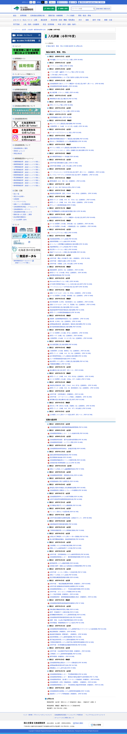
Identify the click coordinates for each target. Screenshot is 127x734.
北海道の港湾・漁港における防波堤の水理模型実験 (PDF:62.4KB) (70, 566)
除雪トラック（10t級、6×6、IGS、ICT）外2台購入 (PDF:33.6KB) (70, 408)
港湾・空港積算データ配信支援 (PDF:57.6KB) (64, 612)
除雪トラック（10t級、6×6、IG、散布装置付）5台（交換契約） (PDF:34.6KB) (74, 388)
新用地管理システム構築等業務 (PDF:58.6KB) (64, 563)
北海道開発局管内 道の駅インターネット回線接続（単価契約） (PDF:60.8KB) (74, 679)
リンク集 (73, 2)
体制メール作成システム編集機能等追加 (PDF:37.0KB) (67, 469)
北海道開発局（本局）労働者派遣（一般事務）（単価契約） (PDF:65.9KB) (73, 682)
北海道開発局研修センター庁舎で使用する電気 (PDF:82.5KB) (69, 77)
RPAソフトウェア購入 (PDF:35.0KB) (61, 105)
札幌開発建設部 (27, 161)
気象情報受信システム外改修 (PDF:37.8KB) (63, 247)
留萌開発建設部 (27, 183)
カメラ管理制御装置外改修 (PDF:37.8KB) (63, 358)
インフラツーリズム (20, 201)
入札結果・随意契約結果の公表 (36, 29)
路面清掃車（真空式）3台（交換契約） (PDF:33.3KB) (66, 270)
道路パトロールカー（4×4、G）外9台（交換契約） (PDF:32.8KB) (70, 293)
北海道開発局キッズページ (22, 209)
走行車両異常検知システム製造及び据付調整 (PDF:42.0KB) (68, 356)
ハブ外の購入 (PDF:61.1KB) (58, 74)
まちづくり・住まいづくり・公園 (25, 20)
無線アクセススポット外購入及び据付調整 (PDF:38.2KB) (67, 252)
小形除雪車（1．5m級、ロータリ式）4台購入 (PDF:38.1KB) (69, 126)
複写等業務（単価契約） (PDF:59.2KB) (62, 656)
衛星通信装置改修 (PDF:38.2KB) (60, 275)
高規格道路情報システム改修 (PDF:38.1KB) (63, 239)
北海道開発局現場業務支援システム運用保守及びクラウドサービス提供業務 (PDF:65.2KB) (78, 629)
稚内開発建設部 (27, 185)
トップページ (16, 29)
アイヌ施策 (70, 15)
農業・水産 (108, 20)
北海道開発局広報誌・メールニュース (25, 207)
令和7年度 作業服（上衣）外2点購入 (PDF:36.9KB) (66, 263)
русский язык (92, 2)
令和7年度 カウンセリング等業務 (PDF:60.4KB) (65, 591)
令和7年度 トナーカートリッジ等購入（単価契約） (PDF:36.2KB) (71, 397)
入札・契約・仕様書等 (31, 24)
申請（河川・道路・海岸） (67, 24)
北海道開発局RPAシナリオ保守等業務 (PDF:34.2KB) (66, 496)
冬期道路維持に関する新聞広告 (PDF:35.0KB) (64, 481)
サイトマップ (63, 2)
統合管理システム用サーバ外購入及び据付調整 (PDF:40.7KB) (69, 361)
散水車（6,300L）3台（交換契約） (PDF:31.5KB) (65, 321)
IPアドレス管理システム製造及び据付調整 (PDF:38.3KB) (67, 147)
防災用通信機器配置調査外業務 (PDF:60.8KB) (64, 577)
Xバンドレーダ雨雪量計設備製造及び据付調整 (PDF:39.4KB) (69, 244)
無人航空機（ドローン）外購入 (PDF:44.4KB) (64, 92)
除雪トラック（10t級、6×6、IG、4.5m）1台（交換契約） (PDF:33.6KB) (72, 199)
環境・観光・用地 (84, 15)
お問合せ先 (79, 46)
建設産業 (44, 20)
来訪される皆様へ (19, 196)
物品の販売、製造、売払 (55, 46)
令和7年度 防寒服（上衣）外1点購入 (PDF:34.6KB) (66, 166)
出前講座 (16, 199)
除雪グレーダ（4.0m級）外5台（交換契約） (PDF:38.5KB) (68, 272)
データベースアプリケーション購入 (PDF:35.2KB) (65, 132)
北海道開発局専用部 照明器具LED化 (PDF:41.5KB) (66, 475)
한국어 (102, 2)
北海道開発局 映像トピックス (23, 212)
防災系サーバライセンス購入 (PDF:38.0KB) (63, 249)
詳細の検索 (99, 8)
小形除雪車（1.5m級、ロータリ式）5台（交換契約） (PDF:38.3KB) (71, 338)
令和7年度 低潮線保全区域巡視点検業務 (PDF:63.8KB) (67, 586)
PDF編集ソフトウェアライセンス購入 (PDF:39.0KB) (66, 59)
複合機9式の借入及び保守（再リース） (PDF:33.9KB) (66, 370)
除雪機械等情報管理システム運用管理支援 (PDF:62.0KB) (67, 614)
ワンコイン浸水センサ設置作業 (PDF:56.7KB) (64, 511)
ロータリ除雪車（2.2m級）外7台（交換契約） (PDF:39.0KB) (69, 333)
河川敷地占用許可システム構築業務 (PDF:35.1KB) (65, 505)
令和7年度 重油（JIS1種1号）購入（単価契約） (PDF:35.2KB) (70, 258)
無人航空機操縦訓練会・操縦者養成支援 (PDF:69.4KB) (67, 539)
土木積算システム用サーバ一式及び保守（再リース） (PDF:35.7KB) (71, 414)
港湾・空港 (96, 20)
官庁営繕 (16, 24)
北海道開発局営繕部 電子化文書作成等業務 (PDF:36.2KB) (68, 439)
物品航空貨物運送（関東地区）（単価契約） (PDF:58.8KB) (68, 634)
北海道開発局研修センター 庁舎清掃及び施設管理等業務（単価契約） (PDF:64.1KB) (76, 685)
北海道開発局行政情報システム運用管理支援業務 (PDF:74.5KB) (70, 691)
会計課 (24, 29)
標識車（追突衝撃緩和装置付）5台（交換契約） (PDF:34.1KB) (69, 318)
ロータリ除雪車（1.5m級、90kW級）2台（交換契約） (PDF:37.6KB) (71, 295)
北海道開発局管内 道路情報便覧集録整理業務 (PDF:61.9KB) (68, 427)
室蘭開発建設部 (27, 172)
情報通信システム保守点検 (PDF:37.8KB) (63, 668)
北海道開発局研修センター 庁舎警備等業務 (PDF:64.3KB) (68, 674)
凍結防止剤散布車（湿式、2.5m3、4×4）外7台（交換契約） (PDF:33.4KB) (73, 385)
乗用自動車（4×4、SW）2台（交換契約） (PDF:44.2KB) (67, 181)
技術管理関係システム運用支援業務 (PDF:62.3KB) (65, 637)
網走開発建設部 (27, 180)
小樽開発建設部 (27, 167)
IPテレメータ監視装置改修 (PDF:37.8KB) (63, 205)
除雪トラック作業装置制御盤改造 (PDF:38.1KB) (65, 312)
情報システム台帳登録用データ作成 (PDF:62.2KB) (65, 548)
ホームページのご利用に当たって (64, 717)
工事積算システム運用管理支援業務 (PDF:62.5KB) (65, 654)
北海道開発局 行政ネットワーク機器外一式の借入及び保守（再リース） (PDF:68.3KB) (77, 83)
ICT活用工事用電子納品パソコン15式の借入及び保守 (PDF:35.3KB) (71, 284)
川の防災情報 (28, 41)
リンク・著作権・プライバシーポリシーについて (37, 715)
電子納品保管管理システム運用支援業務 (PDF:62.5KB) (67, 639)
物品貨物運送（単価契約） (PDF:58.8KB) (63, 631)
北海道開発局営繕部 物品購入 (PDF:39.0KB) (63, 86)
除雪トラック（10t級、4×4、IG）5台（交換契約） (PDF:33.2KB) (70, 353)
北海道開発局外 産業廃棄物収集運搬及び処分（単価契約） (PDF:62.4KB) (73, 597)
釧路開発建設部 (27, 175)
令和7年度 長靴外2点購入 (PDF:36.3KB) (63, 261)
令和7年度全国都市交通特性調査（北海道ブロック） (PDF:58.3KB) (71, 518)
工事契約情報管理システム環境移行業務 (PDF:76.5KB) (67, 530)
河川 (80, 20)
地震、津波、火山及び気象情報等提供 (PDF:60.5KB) (66, 620)
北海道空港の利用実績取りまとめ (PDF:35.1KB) (65, 463)
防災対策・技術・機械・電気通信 (63, 20)
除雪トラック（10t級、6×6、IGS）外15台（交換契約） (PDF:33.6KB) (72, 376)
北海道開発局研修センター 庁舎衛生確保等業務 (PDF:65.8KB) (70, 589)
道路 (87, 20)
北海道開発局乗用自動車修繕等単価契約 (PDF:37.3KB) (67, 603)
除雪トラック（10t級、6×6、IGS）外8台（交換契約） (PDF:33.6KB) (71, 202)
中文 (98, 2)
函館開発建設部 (27, 164)
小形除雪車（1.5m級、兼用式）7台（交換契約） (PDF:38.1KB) (69, 351)
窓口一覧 (16, 194)
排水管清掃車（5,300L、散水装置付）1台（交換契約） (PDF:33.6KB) (71, 302)
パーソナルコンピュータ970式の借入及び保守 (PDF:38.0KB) (69, 287)
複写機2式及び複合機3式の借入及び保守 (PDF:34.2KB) (67, 399)
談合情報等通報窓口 (20, 217)
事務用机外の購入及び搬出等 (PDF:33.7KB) (63, 98)
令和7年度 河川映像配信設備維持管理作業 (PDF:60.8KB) (68, 645)
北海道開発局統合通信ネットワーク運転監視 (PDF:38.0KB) (68, 662)
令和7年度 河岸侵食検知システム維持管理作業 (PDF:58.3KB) (69, 554)
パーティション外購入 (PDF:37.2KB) (61, 66)
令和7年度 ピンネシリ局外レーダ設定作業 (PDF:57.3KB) (68, 572)
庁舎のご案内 (79, 723)
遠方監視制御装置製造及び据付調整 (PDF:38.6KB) (65, 327)
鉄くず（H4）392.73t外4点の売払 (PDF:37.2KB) (65, 187)
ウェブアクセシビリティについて (95, 715)
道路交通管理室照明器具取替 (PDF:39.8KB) (63, 455)
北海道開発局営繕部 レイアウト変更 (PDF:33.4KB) (66, 442)
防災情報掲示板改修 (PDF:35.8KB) (61, 457)
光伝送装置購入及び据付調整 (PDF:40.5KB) (63, 344)
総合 (14, 15)
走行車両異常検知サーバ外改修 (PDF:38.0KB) (64, 156)
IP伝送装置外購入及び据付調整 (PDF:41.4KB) (64, 307)
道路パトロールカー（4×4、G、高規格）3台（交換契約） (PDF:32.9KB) (72, 304)
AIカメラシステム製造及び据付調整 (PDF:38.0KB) (65, 123)
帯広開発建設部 (27, 177)
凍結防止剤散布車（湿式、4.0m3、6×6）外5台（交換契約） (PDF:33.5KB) (73, 193)
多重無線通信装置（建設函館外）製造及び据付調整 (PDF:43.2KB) (70, 324)
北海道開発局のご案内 (20, 148)
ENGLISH (84, 2)
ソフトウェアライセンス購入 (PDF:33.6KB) (63, 232)
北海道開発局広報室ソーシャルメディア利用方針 (68, 715)
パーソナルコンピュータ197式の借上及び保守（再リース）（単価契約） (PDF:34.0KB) (77, 172)
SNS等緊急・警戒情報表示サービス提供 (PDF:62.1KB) (67, 623)
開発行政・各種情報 (55, 15)
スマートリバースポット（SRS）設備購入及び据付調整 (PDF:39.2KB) (72, 150)
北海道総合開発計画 (37, 15)
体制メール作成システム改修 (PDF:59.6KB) (63, 575)
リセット (52, 2)
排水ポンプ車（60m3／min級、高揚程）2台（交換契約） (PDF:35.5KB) (72, 406)
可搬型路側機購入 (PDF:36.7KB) (60, 364)
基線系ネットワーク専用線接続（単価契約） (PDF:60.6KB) (68, 694)
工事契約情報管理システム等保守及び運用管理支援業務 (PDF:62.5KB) (72, 642)
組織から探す (64, 8)
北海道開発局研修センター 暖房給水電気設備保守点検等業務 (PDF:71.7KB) (74, 677)
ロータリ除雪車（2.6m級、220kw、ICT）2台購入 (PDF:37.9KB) (70, 379)
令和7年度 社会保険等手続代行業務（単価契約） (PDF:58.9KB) (70, 651)
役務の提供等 (69, 46)
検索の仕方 (107, 8)
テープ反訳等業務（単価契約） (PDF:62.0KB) (64, 594)
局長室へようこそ (19, 151)
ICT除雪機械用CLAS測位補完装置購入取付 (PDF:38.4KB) (68, 211)
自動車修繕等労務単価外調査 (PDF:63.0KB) (63, 524)
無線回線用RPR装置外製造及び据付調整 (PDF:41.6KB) (67, 310)
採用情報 (23, 15)
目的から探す (50, 8)
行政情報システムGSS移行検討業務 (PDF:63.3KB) (65, 545)
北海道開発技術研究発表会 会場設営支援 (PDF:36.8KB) (67, 448)
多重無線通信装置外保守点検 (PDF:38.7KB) (63, 665)
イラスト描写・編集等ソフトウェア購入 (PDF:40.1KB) (67, 72)
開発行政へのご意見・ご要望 (23, 214)
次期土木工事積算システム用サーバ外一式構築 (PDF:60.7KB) (69, 536)
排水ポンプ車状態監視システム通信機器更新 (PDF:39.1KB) (68, 141)
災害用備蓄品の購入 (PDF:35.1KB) (61, 117)
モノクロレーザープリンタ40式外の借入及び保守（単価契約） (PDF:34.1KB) (74, 175)
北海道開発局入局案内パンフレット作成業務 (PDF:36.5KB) (68, 490)
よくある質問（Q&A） (21, 219)
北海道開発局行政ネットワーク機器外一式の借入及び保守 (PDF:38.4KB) (72, 217)
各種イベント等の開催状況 (22, 204)
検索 (94, 8)
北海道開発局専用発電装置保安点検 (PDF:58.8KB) (65, 617)
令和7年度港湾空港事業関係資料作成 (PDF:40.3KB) (66, 499)
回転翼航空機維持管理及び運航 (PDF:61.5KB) (64, 609)
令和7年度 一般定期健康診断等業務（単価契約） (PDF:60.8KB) (70, 583)
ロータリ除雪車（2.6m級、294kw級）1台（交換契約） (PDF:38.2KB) (71, 223)
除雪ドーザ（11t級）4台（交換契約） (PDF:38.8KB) (66, 335)
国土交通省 (96, 725)
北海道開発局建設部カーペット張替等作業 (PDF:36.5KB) (67, 460)
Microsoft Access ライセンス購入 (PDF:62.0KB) (65, 111)
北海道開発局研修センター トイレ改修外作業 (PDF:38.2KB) (69, 433)
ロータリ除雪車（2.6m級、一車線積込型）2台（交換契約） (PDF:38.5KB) (73, 226)
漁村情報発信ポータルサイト (24, 262)
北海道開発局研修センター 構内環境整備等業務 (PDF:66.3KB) (70, 557)
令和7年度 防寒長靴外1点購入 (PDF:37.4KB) (64, 163)
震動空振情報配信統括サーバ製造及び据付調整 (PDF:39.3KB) (69, 139)
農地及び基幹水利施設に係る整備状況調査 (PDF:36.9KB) (67, 487)
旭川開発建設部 (27, 170)
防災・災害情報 (48, 24)
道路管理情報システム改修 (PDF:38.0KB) (63, 241)
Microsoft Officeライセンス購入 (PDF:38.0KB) (64, 281)
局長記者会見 (18, 153)
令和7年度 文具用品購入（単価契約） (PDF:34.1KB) (66, 394)
